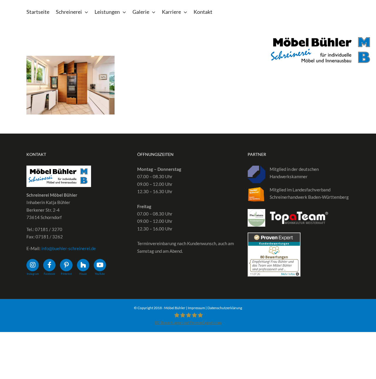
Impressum (196, 308)
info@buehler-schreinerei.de (68, 248)
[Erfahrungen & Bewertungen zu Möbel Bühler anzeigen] (274, 236)
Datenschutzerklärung (224, 308)
